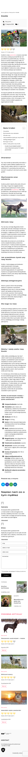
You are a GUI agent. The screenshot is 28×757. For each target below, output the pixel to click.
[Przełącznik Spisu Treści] (23, 128)
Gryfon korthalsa (5, 587)
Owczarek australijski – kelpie (13, 638)
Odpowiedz (4, 520)
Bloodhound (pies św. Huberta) (18, 601)
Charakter (6, 131)
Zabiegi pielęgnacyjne (9, 139)
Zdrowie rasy (6, 135)
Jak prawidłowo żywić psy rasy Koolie (13, 137)
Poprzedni (4, 582)
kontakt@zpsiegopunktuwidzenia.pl (10, 744)
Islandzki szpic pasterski (11, 710)
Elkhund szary (7, 674)
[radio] (2, 49)
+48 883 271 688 (5, 746)
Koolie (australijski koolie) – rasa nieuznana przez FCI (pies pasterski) (14, 148)
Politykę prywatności (20, 571)
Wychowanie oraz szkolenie (11, 133)
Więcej (4, 650)
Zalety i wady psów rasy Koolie (11, 144)
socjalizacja (15, 190)
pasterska (13, 55)
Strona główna (5, 12)
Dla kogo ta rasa (8, 141)
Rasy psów (12, 12)
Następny (16, 596)
